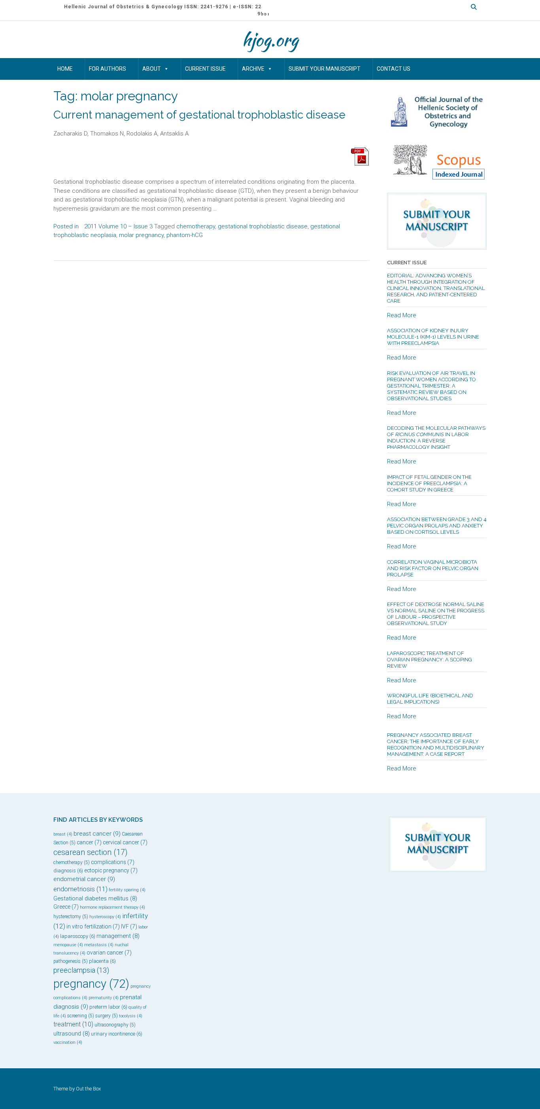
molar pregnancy (141, 235)
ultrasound (71, 1033)
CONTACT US (393, 69)
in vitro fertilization (93, 926)
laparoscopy (77, 936)
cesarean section (90, 852)
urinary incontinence (116, 1034)
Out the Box (88, 1089)
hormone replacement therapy (112, 907)
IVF (129, 926)
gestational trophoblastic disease (263, 226)
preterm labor (108, 1007)
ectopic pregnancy (111, 870)
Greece (66, 907)
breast (62, 834)
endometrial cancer (84, 879)
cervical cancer (125, 842)
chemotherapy (195, 226)
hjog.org (270, 39)
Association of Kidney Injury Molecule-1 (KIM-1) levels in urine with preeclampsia (433, 337)
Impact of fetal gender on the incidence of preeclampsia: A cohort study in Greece (429, 483)
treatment (73, 1024)
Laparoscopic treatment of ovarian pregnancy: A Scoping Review (429, 659)
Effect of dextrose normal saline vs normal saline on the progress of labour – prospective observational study (435, 613)
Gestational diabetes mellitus (95, 898)
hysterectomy (70, 916)
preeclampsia (81, 970)
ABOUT (151, 69)
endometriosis (80, 889)
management (118, 936)
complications (112, 862)
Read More (401, 315)
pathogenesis (70, 961)
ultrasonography (115, 1025)
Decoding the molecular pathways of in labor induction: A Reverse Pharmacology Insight (436, 437)
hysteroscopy (105, 916)
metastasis (98, 944)
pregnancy (91, 983)
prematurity (104, 997)
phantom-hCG (184, 235)
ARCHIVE (253, 69)
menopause (68, 944)
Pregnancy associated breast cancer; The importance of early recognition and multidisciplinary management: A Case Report (435, 744)
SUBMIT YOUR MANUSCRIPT (325, 69)
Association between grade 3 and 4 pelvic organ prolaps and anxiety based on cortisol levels (437, 525)
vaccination (67, 1042)
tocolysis (130, 1016)
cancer (89, 842)
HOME (65, 69)
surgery (106, 1016)
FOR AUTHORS (107, 69)
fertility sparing (127, 889)
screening (80, 1016)
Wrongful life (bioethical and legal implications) (430, 699)
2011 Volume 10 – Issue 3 (118, 226)
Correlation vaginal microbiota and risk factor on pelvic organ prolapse (432, 568)
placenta (102, 961)
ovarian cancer (109, 952)
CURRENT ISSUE (205, 69)
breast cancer (97, 833)
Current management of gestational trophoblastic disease (199, 114)
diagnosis (68, 871)
